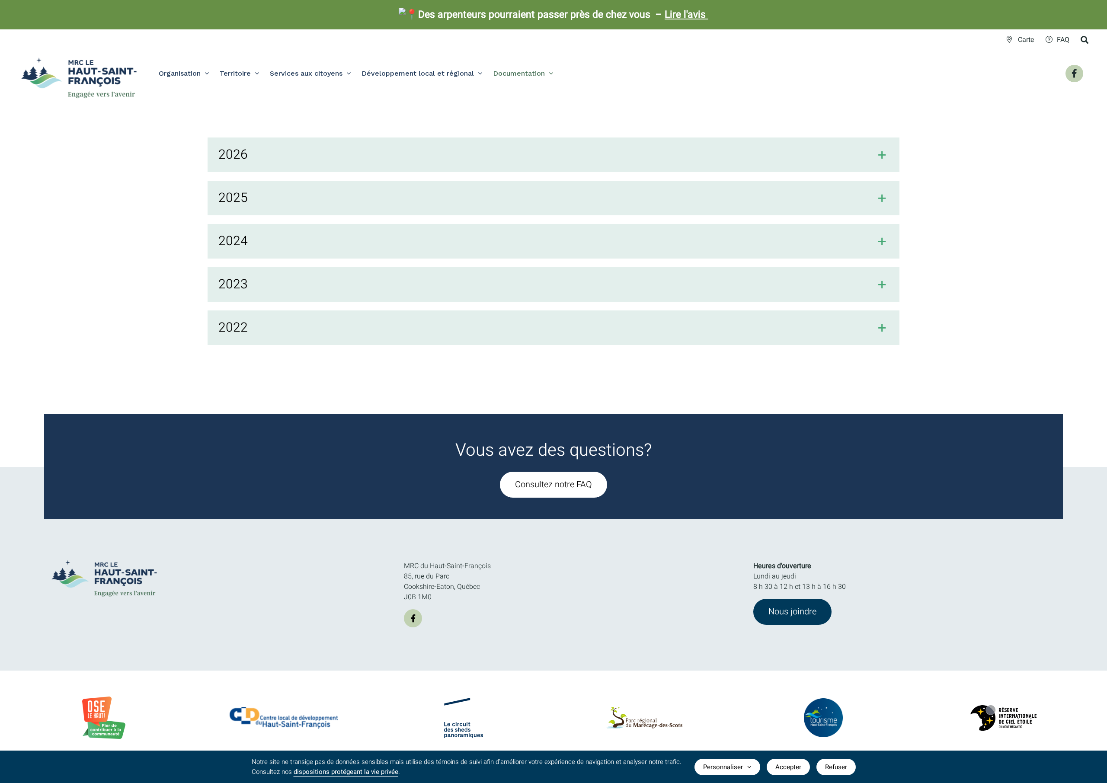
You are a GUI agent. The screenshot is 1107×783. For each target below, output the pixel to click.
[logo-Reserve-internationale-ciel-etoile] (1003, 708)
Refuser (836, 767)
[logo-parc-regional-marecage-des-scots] (643, 710)
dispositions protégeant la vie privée (346, 772)
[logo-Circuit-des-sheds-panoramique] (463, 701)
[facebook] (413, 618)
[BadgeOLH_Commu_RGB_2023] (103, 700)
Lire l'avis (686, 14)
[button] (553, 154)
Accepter (788, 767)
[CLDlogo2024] (284, 710)
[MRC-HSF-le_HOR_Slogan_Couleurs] (104, 557)
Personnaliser (723, 767)
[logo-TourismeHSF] (823, 702)
